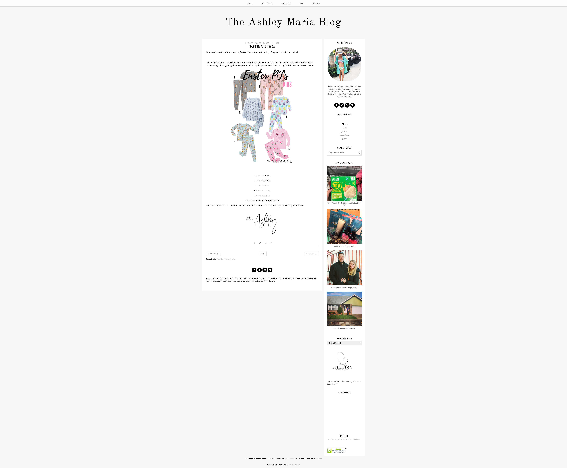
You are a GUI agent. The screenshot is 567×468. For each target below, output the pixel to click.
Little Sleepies (263, 195)
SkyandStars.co (293, 465)
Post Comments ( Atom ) (226, 259)
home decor (344, 135)
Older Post (311, 254)
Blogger (319, 458)
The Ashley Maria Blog (283, 22)
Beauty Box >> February (344, 246)
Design (316, 3)
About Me (267, 3)
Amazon (251, 200)
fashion (344, 131)
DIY (301, 3)
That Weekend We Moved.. (344, 328)
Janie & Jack (263, 185)
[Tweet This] (260, 243)
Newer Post (213, 254)
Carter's (260, 175)
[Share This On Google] (270, 243)
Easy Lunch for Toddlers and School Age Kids (344, 204)
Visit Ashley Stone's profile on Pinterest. (344, 439)
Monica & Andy (263, 190)
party (344, 139)
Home (250, 3)
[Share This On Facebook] (255, 243)
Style (344, 128)
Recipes (286, 3)
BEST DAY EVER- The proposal (344, 287)
